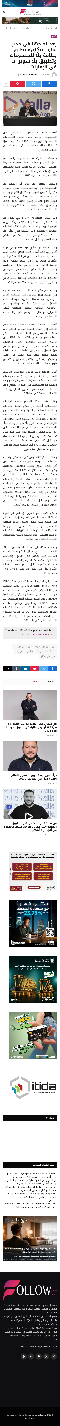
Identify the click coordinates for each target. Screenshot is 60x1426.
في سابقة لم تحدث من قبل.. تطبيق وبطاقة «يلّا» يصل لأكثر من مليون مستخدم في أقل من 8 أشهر (30, 827)
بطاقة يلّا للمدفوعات (46, 651)
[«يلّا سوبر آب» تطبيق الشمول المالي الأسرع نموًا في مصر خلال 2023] (30, 756)
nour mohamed (30, 74)
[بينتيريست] (17, 84)
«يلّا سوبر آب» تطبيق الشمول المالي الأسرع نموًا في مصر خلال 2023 (34, 777)
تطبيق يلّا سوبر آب (24, 651)
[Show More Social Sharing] (6, 84)
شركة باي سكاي (47, 656)
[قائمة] (55, 12)
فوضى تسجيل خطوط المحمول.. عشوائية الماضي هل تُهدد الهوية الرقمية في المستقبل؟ (31, 1189)
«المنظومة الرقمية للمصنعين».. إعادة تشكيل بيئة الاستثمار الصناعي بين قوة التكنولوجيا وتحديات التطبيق (32, 1197)
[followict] (30, 12)
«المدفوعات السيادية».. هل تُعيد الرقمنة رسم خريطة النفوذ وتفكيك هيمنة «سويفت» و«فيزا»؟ (31, 1205)
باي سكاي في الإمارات (45, 646)
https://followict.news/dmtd (38, 634)
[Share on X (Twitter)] (33, 84)
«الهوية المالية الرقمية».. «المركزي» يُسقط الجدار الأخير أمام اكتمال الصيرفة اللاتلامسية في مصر (32, 1175)
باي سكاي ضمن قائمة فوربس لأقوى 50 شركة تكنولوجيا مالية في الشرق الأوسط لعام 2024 (31, 727)
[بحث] (5, 12)
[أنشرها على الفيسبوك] (49, 84)
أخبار (54, 36)
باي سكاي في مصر (22, 646)
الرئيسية (53, 28)
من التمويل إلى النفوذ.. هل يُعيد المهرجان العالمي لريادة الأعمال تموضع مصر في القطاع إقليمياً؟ (32, 1182)
